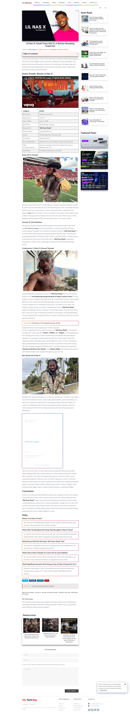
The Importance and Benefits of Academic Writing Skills (96, 42)
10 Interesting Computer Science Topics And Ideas (97, 64)
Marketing (62, 2)
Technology (46, 2)
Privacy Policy (77, 708)
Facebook (32, 580)
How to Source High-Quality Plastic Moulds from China (96, 18)
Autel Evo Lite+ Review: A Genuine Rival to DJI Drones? (93, 145)
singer (29, 213)
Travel (69, 2)
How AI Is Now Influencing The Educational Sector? (97, 75)
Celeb (40, 49)
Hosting (61, 710)
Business (37, 2)
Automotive (62, 708)
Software (32, 704)
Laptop (84, 160)
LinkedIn (40, 580)
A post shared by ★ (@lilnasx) (42, 465)
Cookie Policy (103, 690)
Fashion (84, 2)
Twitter (25, 580)
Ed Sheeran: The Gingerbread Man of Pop (45, 323)
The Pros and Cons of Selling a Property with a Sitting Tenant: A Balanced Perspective (97, 31)
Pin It (46, 580)
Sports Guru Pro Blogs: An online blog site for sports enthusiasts (97, 54)
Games (61, 706)
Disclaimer (76, 704)
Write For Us (77, 710)
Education (76, 2)
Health (54, 2)
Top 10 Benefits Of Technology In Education (96, 120)
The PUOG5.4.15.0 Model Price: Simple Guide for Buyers (94, 187)
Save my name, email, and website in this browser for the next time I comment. (44, 664)
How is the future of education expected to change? (96, 99)
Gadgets (85, 141)
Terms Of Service (78, 706)
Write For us (93, 2)
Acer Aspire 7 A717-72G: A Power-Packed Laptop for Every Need (94, 165)
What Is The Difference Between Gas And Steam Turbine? (97, 110)
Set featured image (31, 228)
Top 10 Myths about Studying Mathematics (96, 87)
